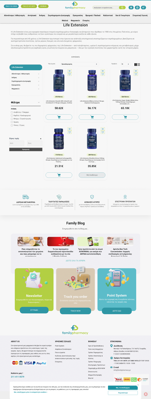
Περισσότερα (123, 393)
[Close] (138, 385)
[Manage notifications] (146, 394)
